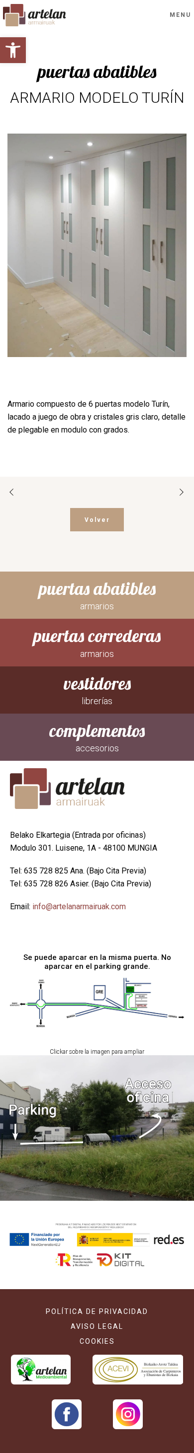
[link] (13, 50)
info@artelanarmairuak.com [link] (79, 906)
